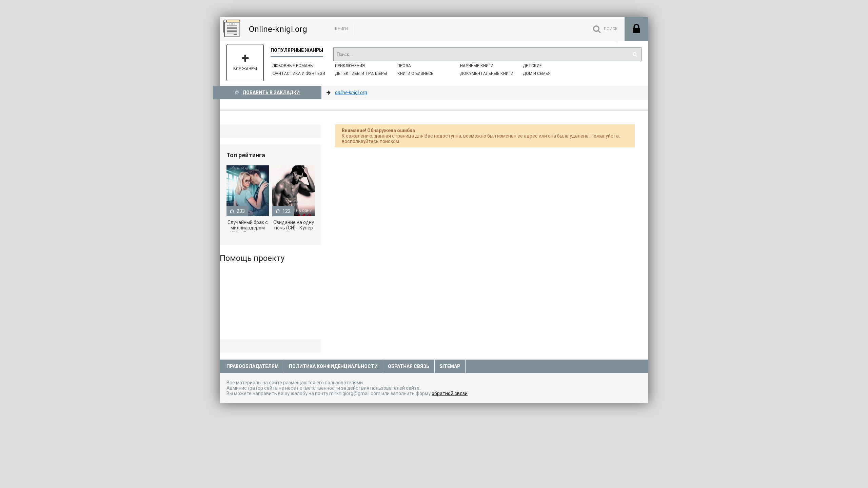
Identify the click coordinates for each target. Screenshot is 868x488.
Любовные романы (293, 65)
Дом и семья (537, 73)
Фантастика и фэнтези (298, 73)
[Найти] (635, 54)
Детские (532, 65)
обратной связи (450, 393)
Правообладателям (252, 366)
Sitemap (449, 366)
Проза (404, 65)
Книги (341, 28)
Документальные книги (486, 73)
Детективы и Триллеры (361, 73)
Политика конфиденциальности (333, 366)
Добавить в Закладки (271, 92)
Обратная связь (408, 366)
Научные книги (476, 65)
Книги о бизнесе (415, 73)
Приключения (350, 65)
